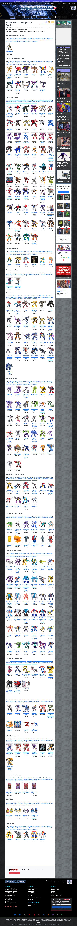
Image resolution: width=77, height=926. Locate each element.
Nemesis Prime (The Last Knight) (26, 342)
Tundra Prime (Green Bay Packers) (9, 768)
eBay (43, 22)
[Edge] (13, 906)
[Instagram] (39, 914)
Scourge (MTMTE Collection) (34, 440)
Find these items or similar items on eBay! (47, 23)
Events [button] (64, 17)
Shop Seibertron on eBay (56, 893)
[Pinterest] (34, 914)
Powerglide (26, 184)
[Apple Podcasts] (57, 914)
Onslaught (9, 184)
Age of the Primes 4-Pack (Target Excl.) (9, 115)
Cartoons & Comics (9, 896)
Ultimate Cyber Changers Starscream (50, 651)
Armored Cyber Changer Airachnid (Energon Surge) (17, 569)
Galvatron (18, 409)
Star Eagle (9, 228)
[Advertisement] (31, 851)
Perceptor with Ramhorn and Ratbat (9, 440)
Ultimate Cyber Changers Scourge (34, 651)
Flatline (9, 154)
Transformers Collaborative (47, 39)
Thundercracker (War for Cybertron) (26, 506)
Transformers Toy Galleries (11, 891)
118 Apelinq (42, 308)
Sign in (29, 905)
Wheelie (51, 264)
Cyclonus (9, 409)
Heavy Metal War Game (10, 899)
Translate (30, 895)
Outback (34, 264)
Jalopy (42, 154)
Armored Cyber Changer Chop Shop (42, 568)
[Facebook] (15, 914)
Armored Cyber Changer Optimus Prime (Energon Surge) (26, 587)
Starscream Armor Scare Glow (34, 792)
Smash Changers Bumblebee (50, 676)
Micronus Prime (42, 171)
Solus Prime (42, 212)
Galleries (46, 22)
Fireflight (51, 141)
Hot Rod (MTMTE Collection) (42, 410)
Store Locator (61, 62)
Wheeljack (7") (26, 688)
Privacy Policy (31, 889)
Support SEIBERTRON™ (14, 872)
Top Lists (7, 901)
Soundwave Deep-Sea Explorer (9, 651)
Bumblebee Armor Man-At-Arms (9, 792)
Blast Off (18, 127)
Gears (26, 264)
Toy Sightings (62, 47)
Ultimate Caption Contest (61, 290)
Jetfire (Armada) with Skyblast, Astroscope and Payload (50, 157)
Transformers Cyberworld (23, 39)
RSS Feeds (53, 892)
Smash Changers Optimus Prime (17, 690)
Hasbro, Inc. (62, 920)
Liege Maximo (18, 171)
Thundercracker (50, 452)
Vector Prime (51, 228)
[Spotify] (62, 914)
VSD (49, 22)
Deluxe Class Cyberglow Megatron (18, 531)
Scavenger (26, 438)
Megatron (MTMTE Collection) (34, 425)
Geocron (34, 74)
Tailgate (42, 228)
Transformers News (62, 70)
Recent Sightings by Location (63, 53)
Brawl (26, 127)
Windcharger (18, 468)
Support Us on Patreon (56, 895)
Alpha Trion (34, 113)
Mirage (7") (17, 674)
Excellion (34, 141)
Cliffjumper (50, 394)
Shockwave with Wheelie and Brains (9, 357)
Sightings (52, 22)
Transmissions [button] (19, 17)
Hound (50, 409)
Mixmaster (42, 423)
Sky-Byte (9, 212)
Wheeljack (9, 468)
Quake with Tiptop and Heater (17, 90)
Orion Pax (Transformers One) (42, 342)
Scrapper (42, 438)
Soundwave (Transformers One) (17, 357)
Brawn (9, 264)
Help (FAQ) (60, 64)
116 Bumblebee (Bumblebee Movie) (34, 310)
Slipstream (34, 88)
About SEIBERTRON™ (32, 888)
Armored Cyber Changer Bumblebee (26, 568)
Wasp (26, 241)
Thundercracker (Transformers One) (34, 357)
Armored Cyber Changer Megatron (9, 586)
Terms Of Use (31, 892)
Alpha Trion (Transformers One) (17, 326)
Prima (34, 184)
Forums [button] (28, 17)
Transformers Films (9, 893)
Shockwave (50, 438)
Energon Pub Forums (9, 892)
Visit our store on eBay (64, 191)
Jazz (10, 423)
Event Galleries (8, 898)
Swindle (34, 228)
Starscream (34, 452)
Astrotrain (9, 394)
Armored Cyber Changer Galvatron (50, 568)
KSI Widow (17, 341)
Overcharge (9, 88)
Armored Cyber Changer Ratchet (34, 586)
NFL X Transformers (10, 41)
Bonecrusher (34, 394)
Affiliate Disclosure (32, 893)
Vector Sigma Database (64, 65)
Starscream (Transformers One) (26, 357)
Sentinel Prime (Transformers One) (50, 342)
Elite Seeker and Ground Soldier (17, 492)
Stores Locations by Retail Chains (63, 60)
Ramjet (26, 88)
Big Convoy (50, 113)
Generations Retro (22, 38)
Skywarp (9, 452)
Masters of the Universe (20, 41)
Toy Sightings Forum (63, 55)
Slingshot (26, 212)
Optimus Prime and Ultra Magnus (34, 817)
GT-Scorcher (42, 713)
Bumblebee (17, 264)
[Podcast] (53, 914)
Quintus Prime (51, 184)
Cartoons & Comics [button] (42, 17)
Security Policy (31, 891)
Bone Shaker (9, 713)
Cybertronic (9, 141)
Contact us (30, 899)
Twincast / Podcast (55, 889)
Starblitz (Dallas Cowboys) (42, 753)
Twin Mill (18, 729)
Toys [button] (33, 17)
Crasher (42, 127)
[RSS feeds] (48, 914)
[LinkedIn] (43, 914)
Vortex (17, 241)
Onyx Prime (17, 184)
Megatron (26, 423)
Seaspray (42, 264)
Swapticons (28, 41)
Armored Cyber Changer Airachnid (9, 568)
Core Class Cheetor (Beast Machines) (9, 76)
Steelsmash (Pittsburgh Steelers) (50, 753)
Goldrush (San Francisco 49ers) (18, 753)
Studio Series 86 (36, 38)
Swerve (26, 228)
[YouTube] (29, 914)
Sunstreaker (42, 452)
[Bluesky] (19, 914)
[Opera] (16, 906)
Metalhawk (42, 74)
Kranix (17, 423)
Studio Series (29, 38)
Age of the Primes (14, 38)
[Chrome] (5, 906)
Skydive (18, 212)
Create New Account (32, 904)
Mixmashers (34, 41)
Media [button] (58, 17)
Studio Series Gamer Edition (46, 38)
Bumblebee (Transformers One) (42, 326)
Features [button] (52, 17)
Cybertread (50, 127)
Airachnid (9, 324)
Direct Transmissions (61, 899)
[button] (47, 3)
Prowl (17, 438)
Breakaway (17, 713)
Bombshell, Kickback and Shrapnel (26, 396)
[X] (24, 914)
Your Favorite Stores (63, 58)
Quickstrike (42, 184)
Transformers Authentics (34, 39)
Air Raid (17, 113)
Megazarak (34, 171)
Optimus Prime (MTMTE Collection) (50, 425)
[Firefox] (11, 906)
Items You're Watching (64, 57)
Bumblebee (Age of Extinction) (34, 326)
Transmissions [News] (10, 888)
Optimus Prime (34, 839)
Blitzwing (18, 394)
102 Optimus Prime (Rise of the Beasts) (9, 310)
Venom (9, 241)
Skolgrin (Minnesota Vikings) (34, 753)
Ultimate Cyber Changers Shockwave (42, 651)
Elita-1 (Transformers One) (9, 342)
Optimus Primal (26, 839)
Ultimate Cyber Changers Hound (26, 651)
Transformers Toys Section (11, 889)
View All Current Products (62, 50)
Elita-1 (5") (9, 674)
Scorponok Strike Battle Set (51, 635)
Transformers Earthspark (11, 39)
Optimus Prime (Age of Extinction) (34, 342)
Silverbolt (50, 196)
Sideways (34, 196)
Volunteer (53, 891)
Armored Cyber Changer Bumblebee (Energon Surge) (34, 569)
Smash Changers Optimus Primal (9, 690)
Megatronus (26, 171)
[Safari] (8, 906)
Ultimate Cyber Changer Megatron (17, 651)
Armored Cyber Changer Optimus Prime (17, 586)
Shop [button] (11, 17)
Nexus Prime (51, 171)
